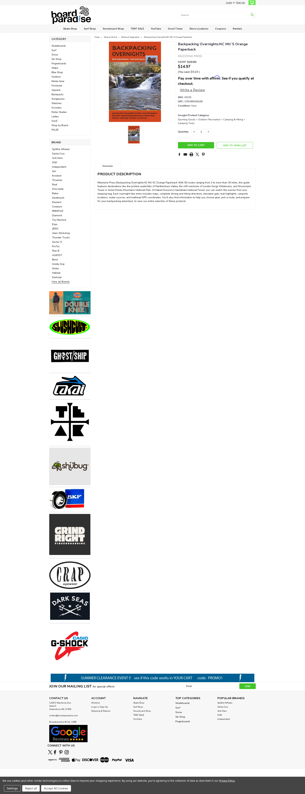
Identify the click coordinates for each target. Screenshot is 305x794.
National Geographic (130, 37)
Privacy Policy (227, 780)
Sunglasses (58, 99)
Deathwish (58, 197)
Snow (55, 54)
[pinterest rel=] (61, 752)
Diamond (57, 215)
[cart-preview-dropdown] (251, 2)
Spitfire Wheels (61, 149)
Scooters (57, 107)
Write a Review (192, 90)
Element (56, 202)
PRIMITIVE (57, 211)
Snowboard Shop (113, 28)
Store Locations (198, 28)
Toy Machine (59, 220)
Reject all (31, 788)
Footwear (57, 85)
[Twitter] (197, 154)
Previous (98, 81)
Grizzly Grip (58, 264)
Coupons (220, 28)
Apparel (56, 90)
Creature (57, 206)
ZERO (55, 228)
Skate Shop (70, 28)
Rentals (237, 28)
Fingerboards (59, 63)
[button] (70, 302)
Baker (55, 193)
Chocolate (58, 189)
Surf (54, 50)
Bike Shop (57, 72)
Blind (55, 259)
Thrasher (57, 180)
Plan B (55, 250)
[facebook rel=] (55, 752)
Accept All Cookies (56, 788)
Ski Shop (56, 59)
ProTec (56, 246)
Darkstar (57, 277)
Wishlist (95, 702)
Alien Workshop (61, 233)
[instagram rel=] (66, 752)
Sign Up (240, 2)
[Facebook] (179, 154)
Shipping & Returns (100, 711)
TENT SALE (137, 28)
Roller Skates (59, 112)
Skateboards (59, 46)
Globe (55, 268)
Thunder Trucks (61, 237)
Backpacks (58, 94)
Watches (57, 103)
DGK (54, 162)
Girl (54, 171)
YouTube (156, 28)
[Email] (185, 154)
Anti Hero (57, 158)
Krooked (56, 175)
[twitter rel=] (50, 752)
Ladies (55, 116)
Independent (59, 167)
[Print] (191, 154)
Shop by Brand (60, 125)
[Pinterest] (203, 154)
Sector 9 (57, 242)
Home (97, 37)
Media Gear (58, 81)
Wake (55, 68)
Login (229, 2)
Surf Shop (90, 28)
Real (54, 184)
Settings (12, 788)
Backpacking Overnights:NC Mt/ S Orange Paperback (168, 37)
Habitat (56, 273)
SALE (55, 121)
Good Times (175, 28)
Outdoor (56, 76)
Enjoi (54, 224)
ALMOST (57, 255)
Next (172, 81)
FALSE (55, 129)
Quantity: (183, 131)
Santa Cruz (58, 153)
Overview (107, 166)
